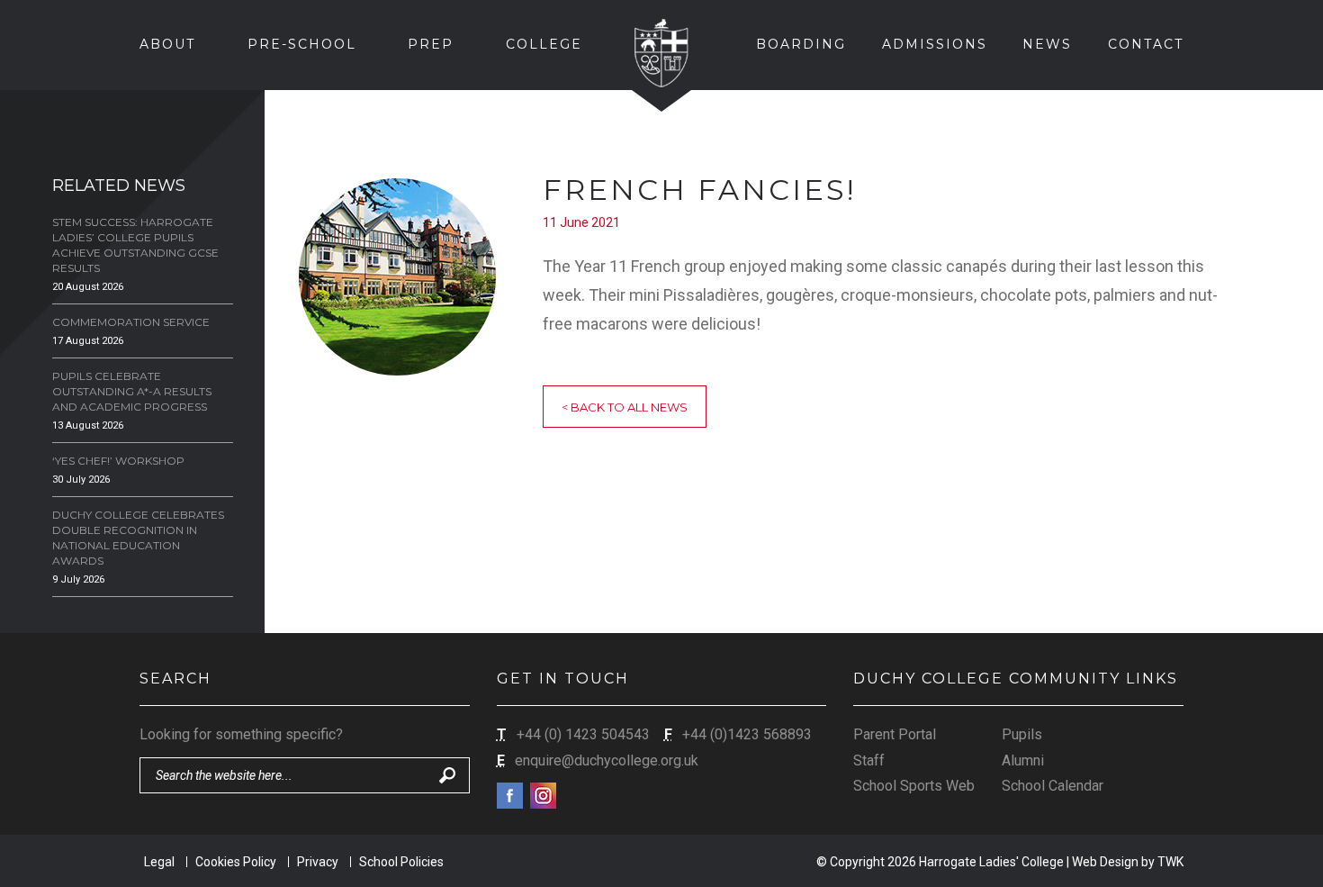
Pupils (1022, 734)
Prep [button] (431, 44)
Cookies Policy (235, 862)
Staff (869, 760)
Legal (159, 862)
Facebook (510, 796)
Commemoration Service (131, 322)
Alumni (1023, 760)
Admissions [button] (934, 44)
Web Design (1105, 862)
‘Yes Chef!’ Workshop (118, 460)
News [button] (1047, 44)
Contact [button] (1146, 44)
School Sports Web (914, 785)
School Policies (401, 862)
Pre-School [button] (302, 44)
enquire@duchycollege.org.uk (606, 760)
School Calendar (1052, 785)
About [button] (167, 44)
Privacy (317, 862)
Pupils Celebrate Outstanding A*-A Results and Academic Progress (132, 391)
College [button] (544, 44)
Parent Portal (894, 734)
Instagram (543, 796)
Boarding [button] (801, 44)
